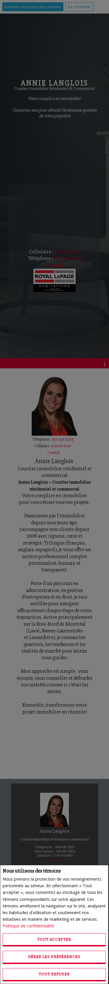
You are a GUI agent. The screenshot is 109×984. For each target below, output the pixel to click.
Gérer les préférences (54, 956)
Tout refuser (54, 974)
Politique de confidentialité (28, 926)
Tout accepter (54, 939)
